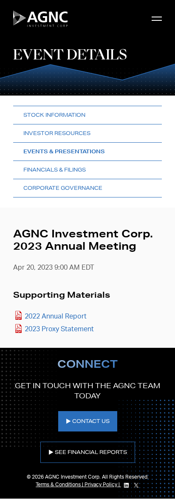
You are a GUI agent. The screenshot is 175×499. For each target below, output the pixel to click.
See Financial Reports (91, 452)
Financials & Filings (54, 169)
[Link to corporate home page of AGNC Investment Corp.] (40, 18)
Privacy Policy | (103, 484)
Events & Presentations (64, 151)
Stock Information (54, 114)
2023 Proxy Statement (59, 329)
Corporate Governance (62, 188)
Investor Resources (56, 133)
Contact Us (91, 421)
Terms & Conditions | (60, 484)
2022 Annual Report (56, 316)
